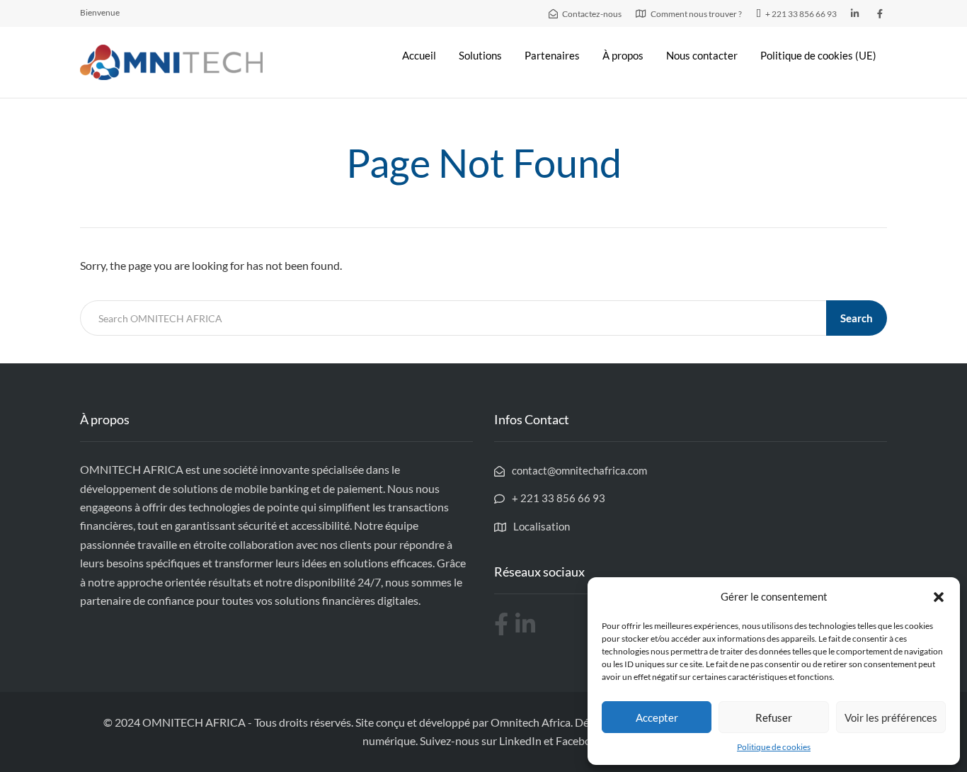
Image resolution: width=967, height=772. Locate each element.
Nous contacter (702, 55)
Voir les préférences (891, 717)
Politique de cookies (774, 747)
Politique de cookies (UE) (818, 55)
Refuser (773, 717)
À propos (622, 55)
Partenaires (552, 55)
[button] (939, 597)
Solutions (480, 55)
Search (856, 318)
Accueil (419, 55)
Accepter (657, 717)
